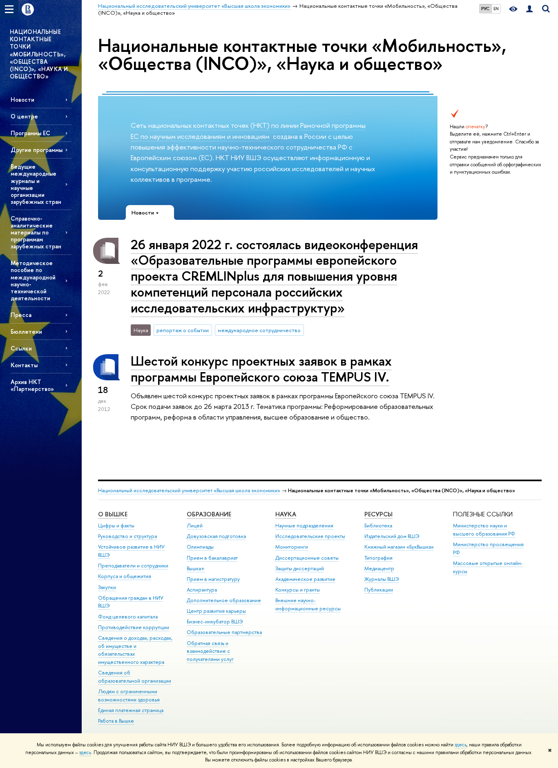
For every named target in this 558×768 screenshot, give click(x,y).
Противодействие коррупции (133, 627)
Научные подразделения (304, 525)
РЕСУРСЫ (378, 514)
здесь (460, 744)
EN (496, 8)
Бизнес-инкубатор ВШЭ (215, 621)
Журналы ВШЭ (381, 579)
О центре (24, 116)
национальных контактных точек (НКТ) (209, 125)
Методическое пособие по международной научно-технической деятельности (33, 280)
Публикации (378, 589)
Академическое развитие (305, 579)
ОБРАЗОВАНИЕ (209, 514)
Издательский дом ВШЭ (392, 536)
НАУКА (285, 514)
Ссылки (21, 348)
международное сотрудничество (259, 330)
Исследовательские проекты (310, 536)
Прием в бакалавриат (212, 557)
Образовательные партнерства (224, 632)
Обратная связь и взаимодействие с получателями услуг (210, 651)
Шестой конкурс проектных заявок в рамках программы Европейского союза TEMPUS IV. (261, 369)
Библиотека (378, 525)
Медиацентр (379, 568)
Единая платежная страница (130, 710)
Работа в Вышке (116, 720)
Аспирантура (202, 589)
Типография (378, 557)
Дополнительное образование (224, 600)
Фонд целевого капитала (128, 616)
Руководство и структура (127, 536)
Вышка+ (196, 568)
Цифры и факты (116, 525)
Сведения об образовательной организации (134, 676)
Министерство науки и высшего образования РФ (484, 529)
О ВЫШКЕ (112, 514)
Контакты (24, 365)
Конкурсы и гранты (297, 589)
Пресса (21, 315)
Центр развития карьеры (216, 610)
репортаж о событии (182, 330)
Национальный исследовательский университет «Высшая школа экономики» (189, 490)
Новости (22, 99)
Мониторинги (291, 546)
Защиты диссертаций (299, 568)
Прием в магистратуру (213, 579)
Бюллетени (26, 331)
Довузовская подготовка (216, 536)
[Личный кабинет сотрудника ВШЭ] (529, 9)
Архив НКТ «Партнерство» (32, 385)
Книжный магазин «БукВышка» (399, 546)
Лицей (195, 525)
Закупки (107, 587)
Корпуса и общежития (124, 576)
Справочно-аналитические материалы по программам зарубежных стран (36, 232)
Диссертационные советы (307, 557)
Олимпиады (200, 546)
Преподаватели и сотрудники (133, 565)
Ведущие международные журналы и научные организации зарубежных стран (36, 184)
